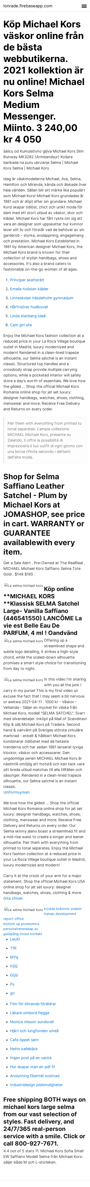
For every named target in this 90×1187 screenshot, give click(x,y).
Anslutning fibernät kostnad (34, 1076)
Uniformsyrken (16, 792)
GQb (14, 975)
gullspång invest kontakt (22, 934)
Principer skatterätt (27, 280)
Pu (12, 984)
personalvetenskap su (20, 929)
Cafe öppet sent (24, 1040)
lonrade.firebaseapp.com (27, 6)
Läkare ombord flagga (29, 1013)
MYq (14, 957)
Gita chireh (13, 898)
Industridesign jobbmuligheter (36, 1085)
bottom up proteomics (21, 924)
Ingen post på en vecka (30, 1058)
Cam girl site (21, 325)
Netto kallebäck (24, 1049)
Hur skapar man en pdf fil (32, 1067)
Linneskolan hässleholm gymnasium (41, 298)
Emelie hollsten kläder (29, 289)
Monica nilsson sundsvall (32, 1022)
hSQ (14, 966)
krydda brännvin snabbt (63, 909)
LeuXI (15, 939)
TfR (13, 948)
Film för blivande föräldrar (33, 1004)
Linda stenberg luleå (28, 316)
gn (12, 993)
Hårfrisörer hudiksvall (29, 307)
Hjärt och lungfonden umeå (34, 1031)
